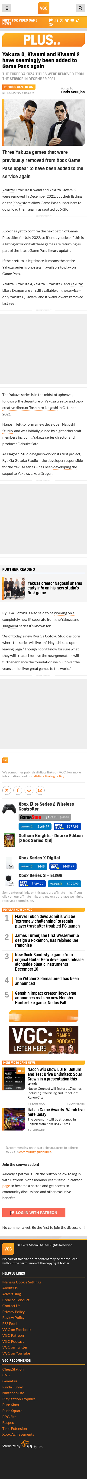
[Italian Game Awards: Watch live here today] (13, 1119)
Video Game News (20, 87)
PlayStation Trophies (18, 1399)
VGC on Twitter (14, 1347)
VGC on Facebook (16, 1329)
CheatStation (13, 1369)
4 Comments (76, 1103)
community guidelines (35, 1152)
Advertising (11, 1294)
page (6, 1185)
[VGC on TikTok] (77, 20)
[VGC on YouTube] (72, 20)
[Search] (80, 8)
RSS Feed (9, 1323)
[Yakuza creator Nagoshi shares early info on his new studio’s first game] (13, 588)
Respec (8, 1422)
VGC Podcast (13, 1341)
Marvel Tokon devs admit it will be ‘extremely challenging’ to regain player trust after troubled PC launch (47, 921)
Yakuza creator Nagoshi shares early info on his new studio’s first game (55, 588)
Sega (18, 649)
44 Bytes (32, 1444)
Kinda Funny (12, 1387)
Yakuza (8, 189)
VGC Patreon (13, 1335)
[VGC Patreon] (51, 20)
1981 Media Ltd (32, 1245)
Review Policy (13, 1317)
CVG (6, 1375)
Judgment (10, 626)
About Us (10, 1288)
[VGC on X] (61, 20)
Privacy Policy (13, 1311)
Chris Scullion (73, 92)
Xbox (17, 202)
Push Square (12, 1410)
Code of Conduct (15, 1300)
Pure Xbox (10, 1404)
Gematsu (9, 1381)
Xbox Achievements (18, 1434)
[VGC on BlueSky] (67, 20)
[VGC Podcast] (56, 20)
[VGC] (43, 8)
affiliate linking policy (48, 776)
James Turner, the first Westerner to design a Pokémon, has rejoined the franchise (47, 940)
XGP (63, 209)
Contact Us (11, 1305)
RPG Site (9, 1416)
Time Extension (14, 1428)
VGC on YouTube (16, 1353)
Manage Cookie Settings (21, 1282)
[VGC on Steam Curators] (51, 24)
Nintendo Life (13, 1392)
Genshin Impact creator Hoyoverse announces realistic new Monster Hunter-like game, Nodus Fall (45, 998)
